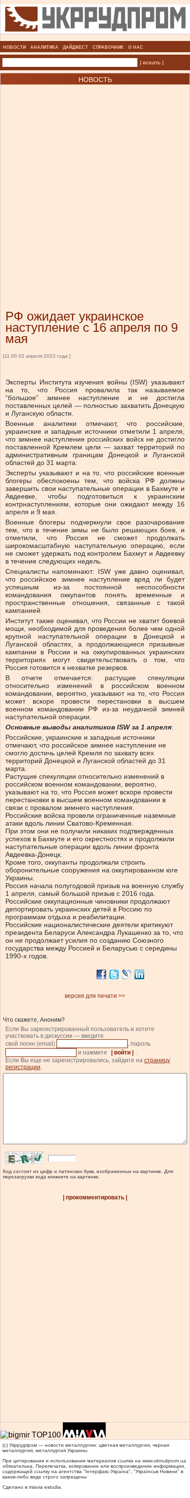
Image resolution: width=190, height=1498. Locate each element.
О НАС (135, 47)
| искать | (152, 62)
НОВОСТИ (14, 47)
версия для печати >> (95, 995)
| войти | (122, 1052)
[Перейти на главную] (95, 38)
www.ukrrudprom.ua (164, 1460)
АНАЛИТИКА (44, 47)
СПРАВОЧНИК (108, 47)
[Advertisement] (95, 182)
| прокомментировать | (95, 1197)
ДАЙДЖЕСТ (75, 47)
